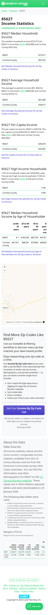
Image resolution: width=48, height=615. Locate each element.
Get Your (24, 410)
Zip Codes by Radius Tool (32, 585)
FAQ (5, 585)
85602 (22, 44)
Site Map (13, 588)
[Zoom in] (4, 267)
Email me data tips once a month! (24, 580)
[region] (24, 294)
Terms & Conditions (28, 588)
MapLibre (10, 322)
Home (4, 10)
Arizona (13, 10)
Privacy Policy (27, 591)
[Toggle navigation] (43, 3)
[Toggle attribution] (43, 322)
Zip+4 (5, 588)
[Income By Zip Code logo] (14, 3)
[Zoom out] (4, 270)
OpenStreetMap (28, 322)
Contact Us (14, 585)
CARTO (18, 322)
